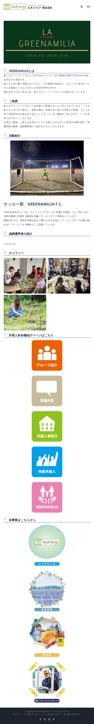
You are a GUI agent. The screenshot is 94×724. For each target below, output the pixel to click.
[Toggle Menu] (88, 7)
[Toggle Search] (82, 6)
